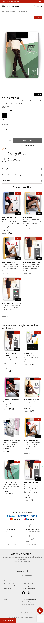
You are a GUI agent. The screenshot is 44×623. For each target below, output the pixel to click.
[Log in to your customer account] (38, 6)
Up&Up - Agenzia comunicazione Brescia (22, 617)
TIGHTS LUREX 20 (10, 482)
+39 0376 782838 (34, 532)
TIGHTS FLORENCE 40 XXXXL (31, 483)
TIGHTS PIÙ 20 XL (9, 262)
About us (6, 602)
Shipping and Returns (28, 605)
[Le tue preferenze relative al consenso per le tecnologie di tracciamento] (42, 467)
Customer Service (27, 602)
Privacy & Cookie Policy (27, 613)
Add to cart (28, 140)
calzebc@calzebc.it (30, 589)
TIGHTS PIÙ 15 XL (29, 217)
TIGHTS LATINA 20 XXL (32, 262)
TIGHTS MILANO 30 (31, 400)
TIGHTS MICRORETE (11, 400)
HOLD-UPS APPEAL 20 (11, 440)
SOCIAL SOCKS (30, 353)
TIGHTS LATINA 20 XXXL (11, 303)
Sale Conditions (14, 613)
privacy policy (28, 575)
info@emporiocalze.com (30, 586)
